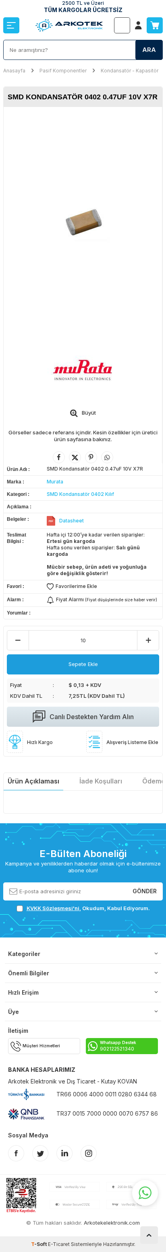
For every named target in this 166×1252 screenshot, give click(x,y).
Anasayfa (14, 71)
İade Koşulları (100, 781)
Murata (55, 482)
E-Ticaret (59, 1244)
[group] (83, 221)
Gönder (145, 891)
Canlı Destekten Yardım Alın (92, 717)
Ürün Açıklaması (33, 781)
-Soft (39, 1244)
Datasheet (71, 521)
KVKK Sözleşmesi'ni (53, 908)
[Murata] (83, 370)
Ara (149, 49)
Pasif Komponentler (63, 71)
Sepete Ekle (83, 664)
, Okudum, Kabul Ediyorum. (88, 908)
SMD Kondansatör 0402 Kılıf (80, 494)
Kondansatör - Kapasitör (129, 71)
